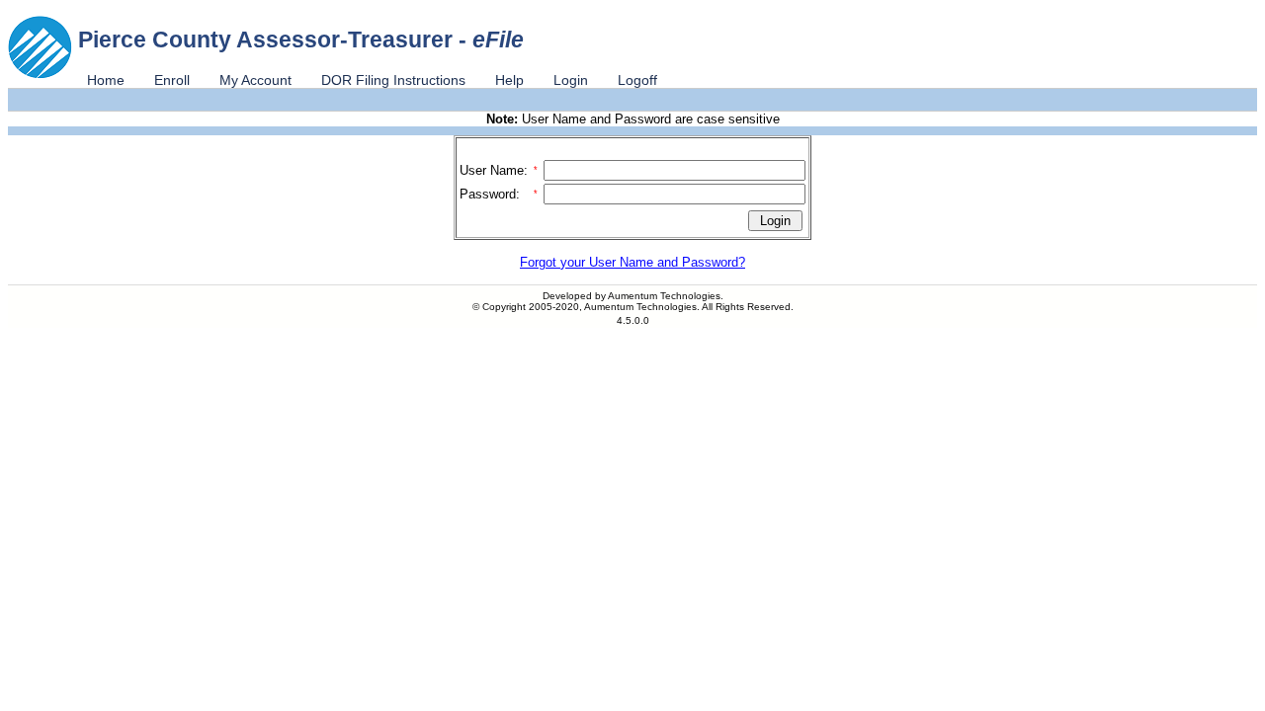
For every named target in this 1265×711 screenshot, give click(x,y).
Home (106, 80)
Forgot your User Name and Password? (632, 262)
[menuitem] (105, 80)
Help (509, 80)
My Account (255, 80)
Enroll (172, 80)
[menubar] (372, 80)
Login (570, 80)
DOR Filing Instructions (393, 80)
